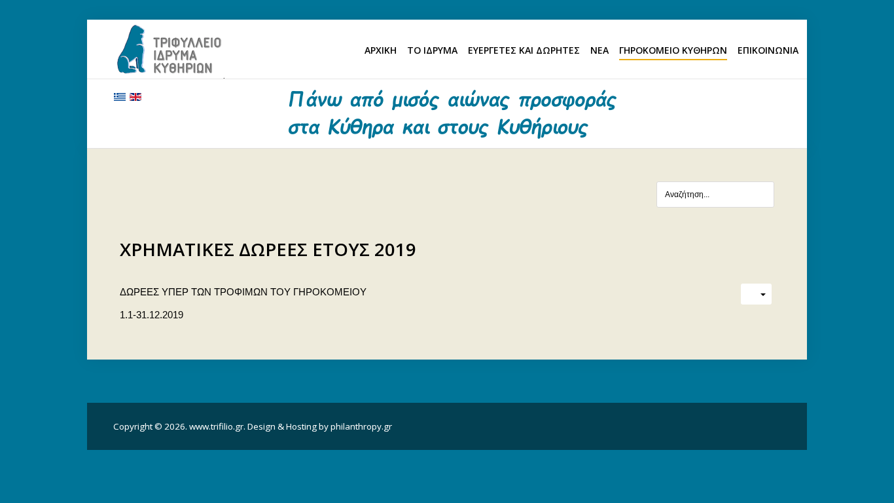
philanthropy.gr (361, 426)
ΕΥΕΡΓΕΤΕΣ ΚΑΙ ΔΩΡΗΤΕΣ (524, 50)
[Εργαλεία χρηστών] (756, 294)
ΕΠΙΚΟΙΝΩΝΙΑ (768, 50)
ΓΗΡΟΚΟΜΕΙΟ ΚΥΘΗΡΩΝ (673, 50)
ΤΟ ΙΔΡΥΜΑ (432, 50)
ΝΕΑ (599, 50)
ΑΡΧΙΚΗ (381, 50)
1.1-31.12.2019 (151, 314)
